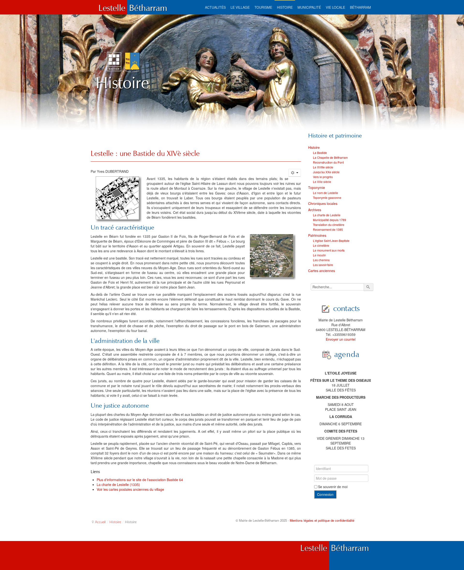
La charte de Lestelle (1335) (118, 484)
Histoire (314, 147)
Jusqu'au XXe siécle (326, 172)
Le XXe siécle (322, 182)
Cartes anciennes (321, 270)
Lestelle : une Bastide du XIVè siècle (145, 153)
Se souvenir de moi (333, 486)
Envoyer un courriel (340, 339)
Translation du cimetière (328, 225)
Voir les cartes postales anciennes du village (130, 489)
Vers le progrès (323, 177)
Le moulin (319, 255)
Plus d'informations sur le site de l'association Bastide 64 (140, 479)
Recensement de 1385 (328, 229)
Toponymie (316, 187)
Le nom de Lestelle (325, 193)
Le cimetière (321, 245)
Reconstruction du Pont (328, 162)
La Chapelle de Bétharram (330, 157)
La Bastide (320, 153)
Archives (314, 209)
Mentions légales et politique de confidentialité (322, 520)
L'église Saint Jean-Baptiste (331, 240)
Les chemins (321, 260)
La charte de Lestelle (327, 215)
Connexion (325, 494)
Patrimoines (317, 235)
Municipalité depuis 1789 (329, 220)
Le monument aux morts (329, 250)
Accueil (100, 522)
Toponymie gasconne (327, 197)
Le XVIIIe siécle (323, 167)
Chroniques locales (322, 203)
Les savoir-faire (323, 265)
